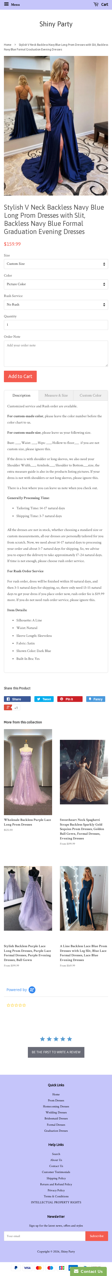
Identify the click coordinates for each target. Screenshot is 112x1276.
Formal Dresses (56, 1125)
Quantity (10, 316)
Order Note (12, 336)
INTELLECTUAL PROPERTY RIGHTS (56, 1202)
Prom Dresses (56, 1100)
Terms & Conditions (56, 1196)
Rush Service (13, 296)
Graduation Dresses (56, 1131)
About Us (56, 1160)
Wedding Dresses (56, 1112)
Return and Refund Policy (56, 1184)
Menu (15, 4)
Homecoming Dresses (56, 1106)
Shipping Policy (56, 1178)
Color (8, 275)
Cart (104, 4)
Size (7, 255)
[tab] (21, 395)
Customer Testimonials (56, 1172)
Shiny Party (56, 24)
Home (7, 44)
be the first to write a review (56, 1052)
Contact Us (56, 1166)
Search (56, 1154)
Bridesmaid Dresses (56, 1118)
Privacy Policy (56, 1190)
